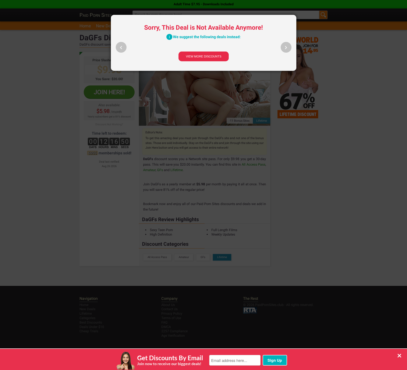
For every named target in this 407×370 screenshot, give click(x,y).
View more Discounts (203, 56)
